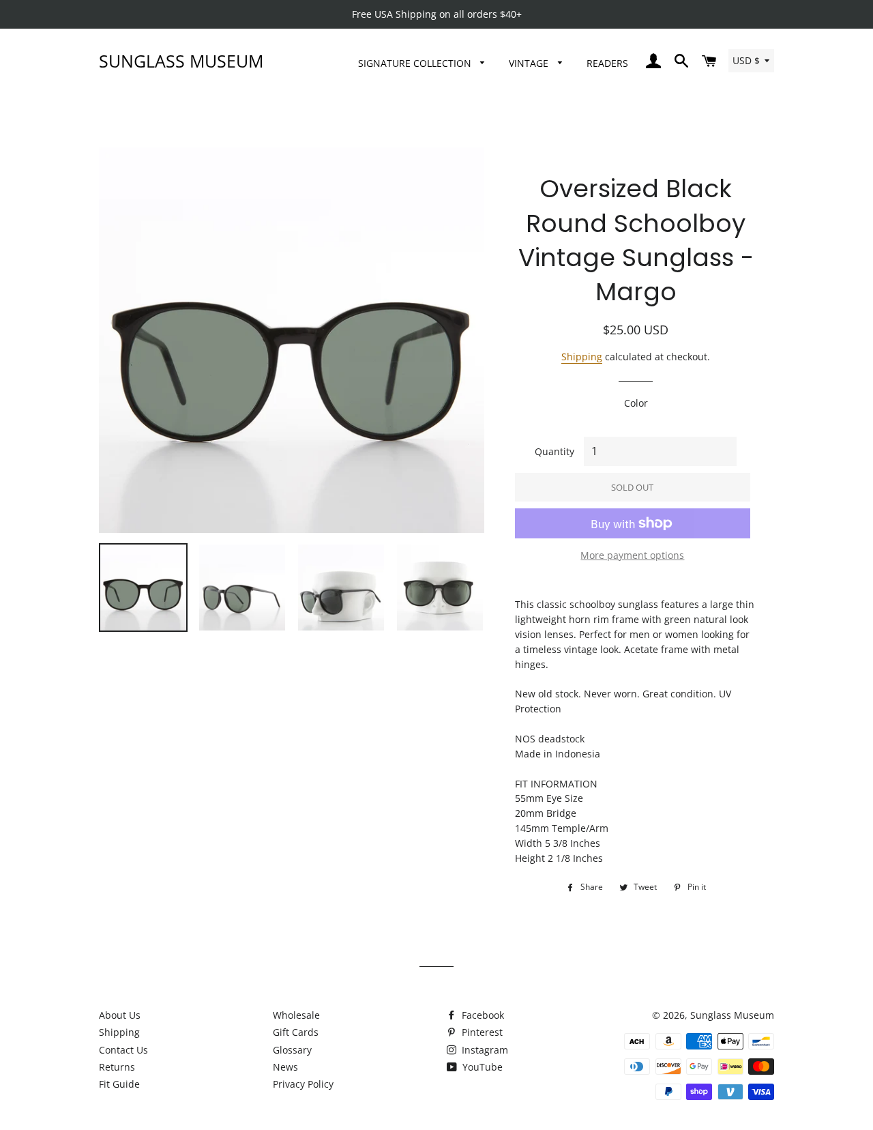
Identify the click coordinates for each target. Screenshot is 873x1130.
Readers (607, 63)
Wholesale (296, 1015)
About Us (119, 1015)
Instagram (483, 1049)
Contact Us (123, 1049)
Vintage (530, 63)
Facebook (481, 1015)
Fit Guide (119, 1083)
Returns (117, 1066)
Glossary (292, 1049)
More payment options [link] (632, 555)
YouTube (481, 1066)
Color (636, 402)
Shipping (581, 356)
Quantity (554, 451)
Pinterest (481, 1032)
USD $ (746, 60)
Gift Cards (296, 1032)
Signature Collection (416, 63)
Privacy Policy (303, 1083)
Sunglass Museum (181, 60)
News (285, 1066)
